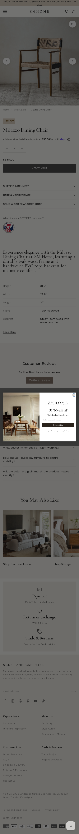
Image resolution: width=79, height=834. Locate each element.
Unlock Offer (58, 425)
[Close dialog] (73, 395)
